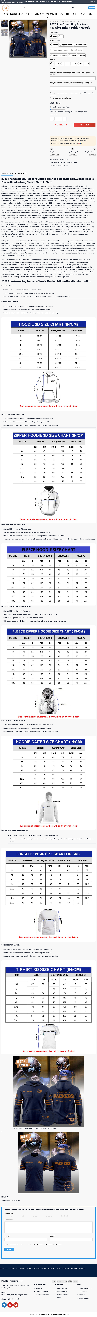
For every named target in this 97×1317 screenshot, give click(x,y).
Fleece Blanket (16, 14)
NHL (74, 14)
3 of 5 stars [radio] (29, 1216)
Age (52, 32)
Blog (49, 17)
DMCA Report (84, 1298)
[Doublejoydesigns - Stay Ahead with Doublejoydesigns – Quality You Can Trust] (10, 8)
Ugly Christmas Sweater (46, 14)
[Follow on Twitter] (91, 1)
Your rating (9, 1213)
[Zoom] (12, 55)
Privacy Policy (62, 1288)
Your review (9, 1220)
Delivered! (92, 154)
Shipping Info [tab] (20, 173)
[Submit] (73, 8)
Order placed (54, 154)
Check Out (84, 125)
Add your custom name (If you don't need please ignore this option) (72, 74)
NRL (90, 14)
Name (7, 1236)
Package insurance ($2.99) (61, 98)
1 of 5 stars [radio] (7, 1216)
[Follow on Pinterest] (92, 1)
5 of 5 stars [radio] (57, 1216)
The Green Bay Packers (70, 21)
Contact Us (83, 1291)
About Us (39, 1288)
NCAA (82, 14)
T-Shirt (29, 14)
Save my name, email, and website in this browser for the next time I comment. (36, 1245)
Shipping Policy (62, 1291)
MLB (68, 14)
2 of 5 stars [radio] (17, 1216)
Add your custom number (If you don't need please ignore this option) (71, 84)
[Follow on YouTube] (94, 1)
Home (5, 14)
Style (52, 40)
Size (52, 59)
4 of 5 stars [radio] (42, 1216)
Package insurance (57, 93)
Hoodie (59, 162)
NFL (61, 14)
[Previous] (12, 39)
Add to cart (62, 125)
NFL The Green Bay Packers (61, 165)
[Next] (44, 39)
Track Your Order (42, 1295)
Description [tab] (7, 173)
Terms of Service (42, 1291)
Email (52, 1236)
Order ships (73, 154)
